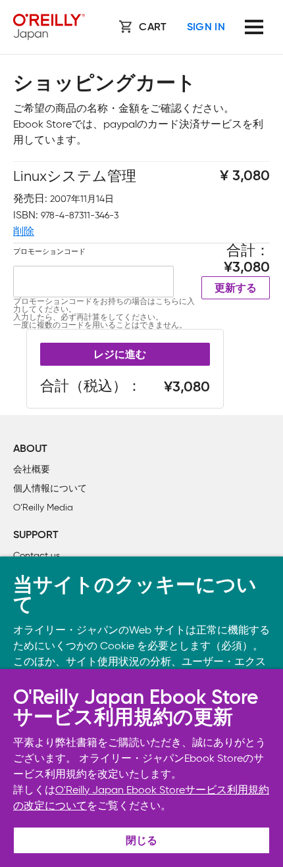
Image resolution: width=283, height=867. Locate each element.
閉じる (141, 841)
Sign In (206, 27)
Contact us (36, 555)
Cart (153, 27)
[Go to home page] (49, 27)
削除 (23, 231)
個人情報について (50, 488)
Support (36, 535)
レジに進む (119, 355)
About (30, 449)
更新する (236, 289)
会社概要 (31, 469)
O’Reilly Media (43, 507)
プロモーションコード (49, 251)
